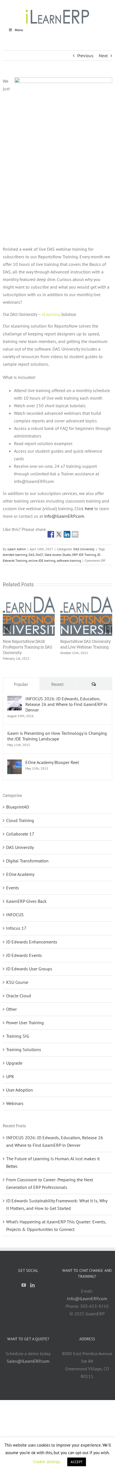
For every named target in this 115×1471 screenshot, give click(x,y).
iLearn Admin (16, 549)
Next (103, 55)
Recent (57, 684)
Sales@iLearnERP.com (28, 1361)
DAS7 (39, 555)
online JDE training (41, 560)
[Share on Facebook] (50, 534)
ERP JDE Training (84, 555)
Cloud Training (20, 820)
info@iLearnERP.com (64, 516)
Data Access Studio (58, 555)
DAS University (84, 549)
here (89, 508)
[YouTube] (23, 1285)
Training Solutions (23, 1049)
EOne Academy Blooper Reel (52, 762)
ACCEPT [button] (77, 1462)
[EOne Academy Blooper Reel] (14, 763)
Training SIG (17, 1036)
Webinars (14, 1103)
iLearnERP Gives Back (26, 901)
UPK (10, 1076)
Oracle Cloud (18, 995)
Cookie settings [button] (46, 1461)
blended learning (15, 555)
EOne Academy (20, 874)
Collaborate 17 (20, 834)
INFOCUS (15, 914)
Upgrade (14, 1063)
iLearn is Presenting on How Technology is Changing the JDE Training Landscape (57, 736)
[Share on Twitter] (59, 534)
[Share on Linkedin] (67, 534)
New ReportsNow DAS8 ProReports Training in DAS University (27, 647)
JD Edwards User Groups (29, 969)
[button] (7, 628)
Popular (21, 684)
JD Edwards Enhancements (31, 942)
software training (69, 560)
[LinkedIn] (32, 1285)
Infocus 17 (16, 928)
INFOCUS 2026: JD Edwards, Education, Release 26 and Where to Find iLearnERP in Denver (66, 704)
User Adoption (19, 1090)
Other (11, 1009)
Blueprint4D (17, 807)
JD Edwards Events (24, 955)
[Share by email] (75, 534)
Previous (85, 55)
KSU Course (17, 982)
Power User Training (25, 1022)
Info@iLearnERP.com (87, 1298)
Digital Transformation (27, 861)
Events (12, 887)
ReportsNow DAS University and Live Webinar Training (85, 644)
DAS (31, 555)
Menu (19, 30)
